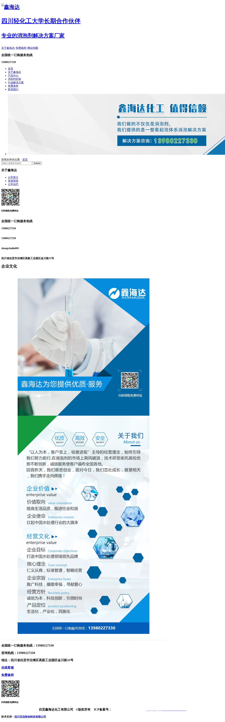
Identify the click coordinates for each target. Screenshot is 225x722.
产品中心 (13, 75)
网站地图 (32, 48)
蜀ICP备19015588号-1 (127, 709)
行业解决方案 (16, 82)
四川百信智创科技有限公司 (30, 716)
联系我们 (13, 89)
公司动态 (13, 184)
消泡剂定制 (14, 79)
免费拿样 (13, 86)
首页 (10, 68)
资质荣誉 (13, 180)
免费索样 (21, 48)
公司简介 (13, 177)
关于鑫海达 (7, 48)
